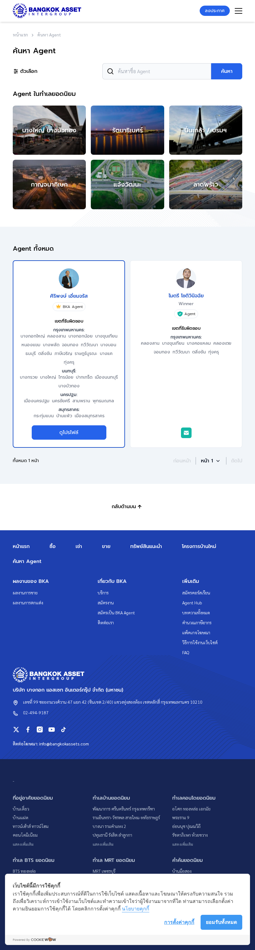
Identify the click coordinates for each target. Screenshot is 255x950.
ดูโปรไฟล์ (68, 432)
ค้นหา (227, 71)
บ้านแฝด (20, 817)
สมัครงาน (106, 602)
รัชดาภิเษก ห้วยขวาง (190, 835)
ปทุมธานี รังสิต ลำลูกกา (112, 835)
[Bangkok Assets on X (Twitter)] (16, 729)
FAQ (185, 652)
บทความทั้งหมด (196, 612)
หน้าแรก (21, 546)
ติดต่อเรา (106, 622)
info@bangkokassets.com (64, 743)
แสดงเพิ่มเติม (23, 844)
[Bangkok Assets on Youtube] (51, 729)
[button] (211, 460)
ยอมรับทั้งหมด (221, 922)
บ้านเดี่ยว (21, 808)
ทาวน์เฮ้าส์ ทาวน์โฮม (31, 826)
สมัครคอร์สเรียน (196, 592)
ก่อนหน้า (182, 461)
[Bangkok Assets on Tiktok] (63, 729)
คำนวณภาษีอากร (196, 622)
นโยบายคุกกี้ (135, 908)
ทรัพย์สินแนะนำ (146, 546)
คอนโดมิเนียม (25, 835)
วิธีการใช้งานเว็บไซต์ (200, 642)
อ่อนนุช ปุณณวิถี (186, 826)
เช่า (79, 546)
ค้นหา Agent (27, 561)
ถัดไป (236, 461)
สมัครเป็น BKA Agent (116, 612)
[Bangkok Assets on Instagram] (39, 729)
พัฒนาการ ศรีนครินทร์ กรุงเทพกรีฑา (124, 808)
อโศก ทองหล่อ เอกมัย (191, 808)
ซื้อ (52, 546)
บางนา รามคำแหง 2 (109, 826)
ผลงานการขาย (25, 592)
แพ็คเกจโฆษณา (196, 632)
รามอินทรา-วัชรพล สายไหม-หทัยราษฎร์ (126, 817)
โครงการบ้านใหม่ (199, 546)
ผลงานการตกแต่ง (28, 602)
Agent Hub (192, 602)
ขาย (106, 546)
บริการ (103, 592)
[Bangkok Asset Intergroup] (47, 10)
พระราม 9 (180, 817)
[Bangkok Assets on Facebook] (28, 729)
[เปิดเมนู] (238, 11)
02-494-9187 (36, 712)
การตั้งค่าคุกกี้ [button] (179, 922)
